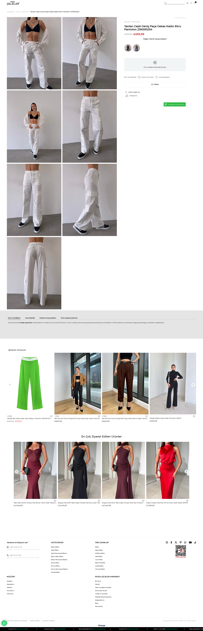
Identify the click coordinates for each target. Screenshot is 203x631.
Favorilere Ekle (51, 416)
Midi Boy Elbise (100, 553)
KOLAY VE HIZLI (18, 629)
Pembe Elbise (55, 572)
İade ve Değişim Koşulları (103, 587)
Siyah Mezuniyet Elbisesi (59, 553)
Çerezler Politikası (48, 621)
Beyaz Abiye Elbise (57, 556)
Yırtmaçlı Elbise (100, 569)
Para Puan (10, 594)
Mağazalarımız (99, 600)
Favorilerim (10, 590)
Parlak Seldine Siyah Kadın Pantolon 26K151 (165, 418)
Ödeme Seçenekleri (48, 318)
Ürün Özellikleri (14, 318)
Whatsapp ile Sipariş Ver (176, 104)
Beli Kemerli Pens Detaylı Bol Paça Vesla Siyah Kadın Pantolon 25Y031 (77, 418)
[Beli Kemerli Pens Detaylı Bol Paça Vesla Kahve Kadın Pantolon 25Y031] (125, 383)
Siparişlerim (10, 584)
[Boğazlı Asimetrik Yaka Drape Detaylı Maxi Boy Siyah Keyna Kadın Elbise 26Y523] (79, 470)
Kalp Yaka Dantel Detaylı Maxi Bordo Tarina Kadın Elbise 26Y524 (35, 503)
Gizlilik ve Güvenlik (101, 594)
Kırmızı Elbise (55, 566)
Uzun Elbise (99, 559)
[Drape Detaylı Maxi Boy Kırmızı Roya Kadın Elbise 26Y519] (167, 470)
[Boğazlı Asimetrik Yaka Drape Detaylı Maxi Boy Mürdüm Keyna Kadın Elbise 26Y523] (123, 470)
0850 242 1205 (15, 555)
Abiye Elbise (99, 550)
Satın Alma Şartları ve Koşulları (17, 621)
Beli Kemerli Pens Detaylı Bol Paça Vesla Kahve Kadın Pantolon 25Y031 (125, 418)
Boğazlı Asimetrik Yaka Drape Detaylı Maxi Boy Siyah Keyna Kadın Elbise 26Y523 (79, 503)
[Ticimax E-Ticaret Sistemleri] (101, 626)
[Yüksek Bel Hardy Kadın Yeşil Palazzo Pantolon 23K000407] (30, 383)
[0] (194, 3)
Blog (96, 603)
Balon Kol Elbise (100, 563)
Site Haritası (99, 606)
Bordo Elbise (55, 563)
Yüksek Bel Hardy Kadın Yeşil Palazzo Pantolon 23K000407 (29, 418)
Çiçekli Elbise (99, 566)
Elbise (97, 547)
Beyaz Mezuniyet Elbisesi (59, 559)
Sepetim (9, 587)
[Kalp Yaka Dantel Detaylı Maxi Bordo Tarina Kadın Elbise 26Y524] (35, 470)
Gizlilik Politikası (35, 621)
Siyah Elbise (54, 550)
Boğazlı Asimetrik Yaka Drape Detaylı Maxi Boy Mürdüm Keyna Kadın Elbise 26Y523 (123, 503)
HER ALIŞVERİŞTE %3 (55, 629)
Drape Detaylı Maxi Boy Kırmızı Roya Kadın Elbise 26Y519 (167, 503)
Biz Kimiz (98, 581)
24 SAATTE (92, 629)
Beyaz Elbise (55, 547)
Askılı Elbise (98, 556)
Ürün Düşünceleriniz (69, 318)
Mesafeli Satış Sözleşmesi (103, 597)
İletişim (97, 584)
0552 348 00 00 (16, 547)
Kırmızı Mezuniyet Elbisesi (59, 569)
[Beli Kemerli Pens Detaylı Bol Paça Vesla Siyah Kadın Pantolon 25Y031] (77, 383)
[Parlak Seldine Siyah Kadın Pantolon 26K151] (173, 383)
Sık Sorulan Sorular (101, 590)
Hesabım (9, 581)
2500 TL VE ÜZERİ (129, 629)
